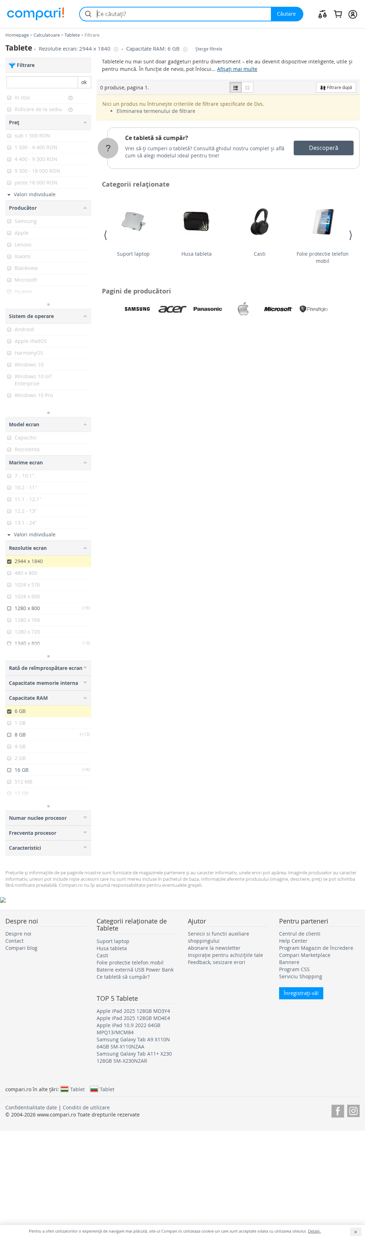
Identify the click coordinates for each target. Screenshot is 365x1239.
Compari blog (21, 947)
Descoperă (323, 148)
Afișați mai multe (237, 69)
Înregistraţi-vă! (301, 993)
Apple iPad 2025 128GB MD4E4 (133, 1018)
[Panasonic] (208, 309)
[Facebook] (337, 1110)
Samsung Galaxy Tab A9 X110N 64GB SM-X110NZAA (133, 1043)
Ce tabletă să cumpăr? (156, 138)
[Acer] (172, 309)
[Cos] (338, 14)
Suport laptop (133, 253)
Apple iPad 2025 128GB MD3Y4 (133, 1011)
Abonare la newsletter (214, 947)
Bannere (289, 962)
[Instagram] (353, 1110)
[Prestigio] (313, 309)
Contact (14, 940)
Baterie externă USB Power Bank (135, 969)
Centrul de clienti (299, 933)
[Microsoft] (278, 309)
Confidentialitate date (31, 1107)
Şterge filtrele (208, 49)
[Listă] (236, 87)
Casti (260, 253)
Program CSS (294, 969)
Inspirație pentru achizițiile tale (225, 955)
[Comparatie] (322, 14)
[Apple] (243, 309)
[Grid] (247, 87)
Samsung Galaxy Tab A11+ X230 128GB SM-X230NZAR (134, 1057)
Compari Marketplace (304, 955)
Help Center (293, 940)
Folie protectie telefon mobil (323, 257)
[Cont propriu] (353, 14)
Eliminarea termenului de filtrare (156, 111)
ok (84, 82)
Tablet (77, 1089)
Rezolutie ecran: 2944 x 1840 (75, 48)
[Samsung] (137, 309)
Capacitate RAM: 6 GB (153, 48)
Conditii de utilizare (86, 1107)
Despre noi (18, 933)
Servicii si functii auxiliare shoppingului (218, 937)
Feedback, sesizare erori (216, 962)
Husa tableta (196, 253)
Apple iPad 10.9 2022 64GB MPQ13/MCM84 (128, 1029)
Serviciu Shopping (300, 976)
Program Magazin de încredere (316, 947)
